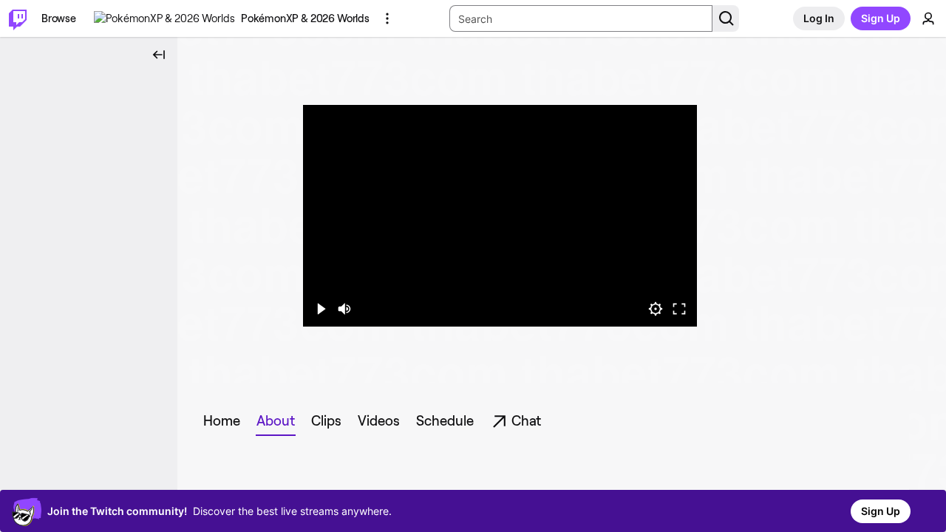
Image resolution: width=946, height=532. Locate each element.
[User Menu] (928, 18)
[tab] (222, 421)
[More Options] (387, 18)
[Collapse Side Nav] (159, 54)
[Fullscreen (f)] (679, 309)
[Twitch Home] (17, 18)
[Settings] (655, 309)
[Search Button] (725, 18)
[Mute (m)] (344, 309)
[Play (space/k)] (321, 309)
